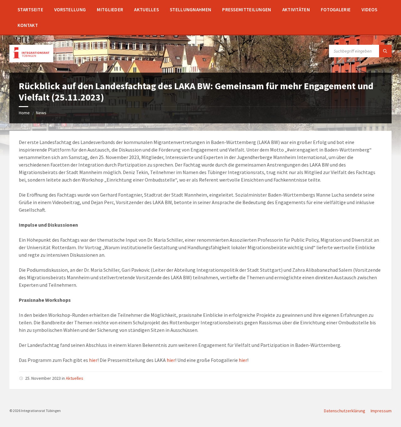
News (41, 113)
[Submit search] (385, 51)
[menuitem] (30, 9)
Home (24, 113)
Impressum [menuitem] (381, 411)
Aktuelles (74, 378)
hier (93, 360)
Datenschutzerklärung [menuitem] (344, 411)
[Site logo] (31, 60)
